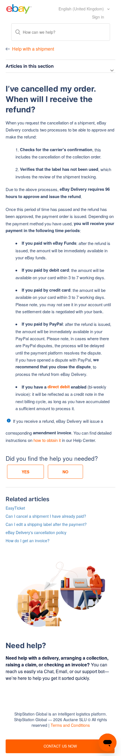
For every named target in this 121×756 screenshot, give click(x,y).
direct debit (59, 386)
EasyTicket (15, 508)
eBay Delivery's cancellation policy (36, 532)
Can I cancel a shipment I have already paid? (46, 516)
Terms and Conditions (70, 725)
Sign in (98, 17)
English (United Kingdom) (82, 9)
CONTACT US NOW (60, 746)
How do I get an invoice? (28, 540)
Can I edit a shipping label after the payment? (46, 524)
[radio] (25, 472)
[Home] (19, 8)
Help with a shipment (33, 49)
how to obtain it (47, 440)
